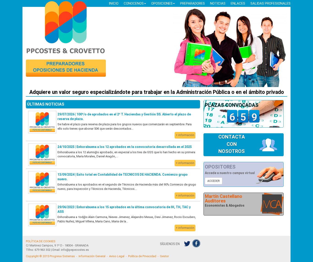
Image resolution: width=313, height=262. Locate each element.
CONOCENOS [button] (134, 3)
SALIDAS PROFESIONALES (270, 3)
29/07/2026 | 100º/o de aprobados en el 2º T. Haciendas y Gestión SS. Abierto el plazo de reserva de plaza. (124, 116)
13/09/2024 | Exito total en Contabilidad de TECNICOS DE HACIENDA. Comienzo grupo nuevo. (123, 177)
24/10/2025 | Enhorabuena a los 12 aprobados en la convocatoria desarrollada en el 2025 (125, 147)
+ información (185, 135)
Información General (92, 256)
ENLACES (238, 3)
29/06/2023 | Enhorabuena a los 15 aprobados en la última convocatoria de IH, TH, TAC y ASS (124, 209)
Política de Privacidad (142, 256)
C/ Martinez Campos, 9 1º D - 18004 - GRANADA (57, 245)
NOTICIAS (217, 3)
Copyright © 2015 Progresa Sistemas (50, 256)
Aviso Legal (116, 256)
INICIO (113, 3)
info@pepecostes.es (75, 249)
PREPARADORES (192, 3)
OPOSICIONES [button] (162, 3)
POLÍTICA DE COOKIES (40, 241)
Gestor (164, 256)
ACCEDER (213, 181)
